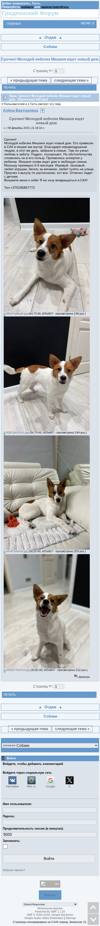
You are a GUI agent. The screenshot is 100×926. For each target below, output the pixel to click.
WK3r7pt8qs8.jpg (16, 313)
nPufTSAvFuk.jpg (16, 551)
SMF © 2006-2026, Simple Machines (50, 914)
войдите (27, 7)
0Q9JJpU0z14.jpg (17, 432)
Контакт (50, 895)
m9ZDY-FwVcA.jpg (17, 670)
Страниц (41, 71)
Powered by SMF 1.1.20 (50, 911)
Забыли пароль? (14, 870)
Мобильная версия (50, 908)
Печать (10, 87)
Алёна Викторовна (20, 110)
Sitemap (70, 918)
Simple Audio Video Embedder (43, 918)
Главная (13, 24)
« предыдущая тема (28, 80)
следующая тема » (71, 80)
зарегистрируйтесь (55, 7)
